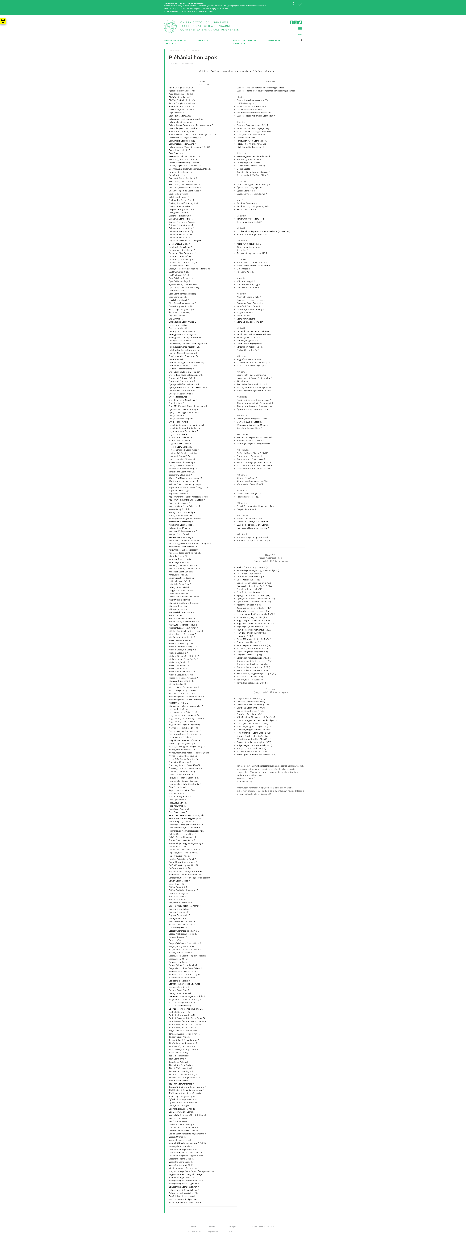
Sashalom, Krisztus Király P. (249, 428)
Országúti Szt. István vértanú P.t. (252, 134)
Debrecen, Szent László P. (181, 237)
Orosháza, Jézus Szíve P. (180, 762)
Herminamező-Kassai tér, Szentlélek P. (254, 378)
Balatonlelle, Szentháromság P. (183, 140)
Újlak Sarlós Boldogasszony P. (251, 147)
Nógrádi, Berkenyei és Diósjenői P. (185, 740)
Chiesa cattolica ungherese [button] (175, 41)
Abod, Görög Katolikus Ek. (181, 87)
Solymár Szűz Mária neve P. (181, 902)
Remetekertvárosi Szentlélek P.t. (252, 140)
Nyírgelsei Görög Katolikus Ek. (183, 755)
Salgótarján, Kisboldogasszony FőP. (185, 874)
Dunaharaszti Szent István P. (182, 250)
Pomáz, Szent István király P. (182, 840)
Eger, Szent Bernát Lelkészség (182, 293)
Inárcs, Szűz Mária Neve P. (181, 465)
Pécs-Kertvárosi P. (177, 805)
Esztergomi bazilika (178, 325)
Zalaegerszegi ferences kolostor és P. (186, 1180)
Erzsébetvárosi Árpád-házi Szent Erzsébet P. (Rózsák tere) (263, 231)
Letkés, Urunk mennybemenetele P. (185, 596)
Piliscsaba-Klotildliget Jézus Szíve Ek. (186, 824)
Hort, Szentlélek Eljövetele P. (182, 459)
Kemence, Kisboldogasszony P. (183, 531)
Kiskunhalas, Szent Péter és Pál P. (184, 546)
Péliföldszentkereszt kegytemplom (185, 818)
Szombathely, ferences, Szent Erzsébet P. (188, 1021)
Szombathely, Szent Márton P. (183, 1027)
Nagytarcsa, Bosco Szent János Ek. (185, 734)
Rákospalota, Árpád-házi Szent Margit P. (255, 403)
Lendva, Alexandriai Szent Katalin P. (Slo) (256, 614)
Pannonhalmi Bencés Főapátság (184, 780)
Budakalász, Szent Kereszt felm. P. (184, 184)
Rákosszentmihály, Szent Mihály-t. (252, 425)
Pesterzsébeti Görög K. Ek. (249, 493)
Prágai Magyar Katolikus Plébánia (252, 745)
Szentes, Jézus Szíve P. (179, 987)
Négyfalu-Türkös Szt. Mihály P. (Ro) (253, 632)
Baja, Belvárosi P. (177, 112)
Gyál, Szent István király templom (184, 371)
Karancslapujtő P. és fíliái (180, 509)
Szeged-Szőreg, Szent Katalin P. (183, 965)
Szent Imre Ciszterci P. (247, 318)
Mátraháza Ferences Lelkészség (183, 618)
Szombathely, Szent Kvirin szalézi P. (185, 1024)
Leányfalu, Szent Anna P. (180, 584)
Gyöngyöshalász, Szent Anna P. (183, 390)
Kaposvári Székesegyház (180, 490)
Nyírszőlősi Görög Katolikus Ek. (184, 759)
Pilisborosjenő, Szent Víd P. (181, 821)
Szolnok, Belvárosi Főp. (180, 1012)
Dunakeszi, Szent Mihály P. (181, 259)
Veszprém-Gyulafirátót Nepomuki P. (185, 1152)
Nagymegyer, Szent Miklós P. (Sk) (252, 626)
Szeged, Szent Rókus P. (179, 962)
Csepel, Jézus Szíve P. (246, 509)
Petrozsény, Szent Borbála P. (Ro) (252, 648)
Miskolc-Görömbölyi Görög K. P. (184, 656)
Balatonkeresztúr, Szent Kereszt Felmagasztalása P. (192, 134)
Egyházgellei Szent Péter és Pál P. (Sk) (254, 586)
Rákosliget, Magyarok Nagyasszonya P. (254, 443)
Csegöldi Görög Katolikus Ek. (182, 209)
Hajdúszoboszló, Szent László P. (184, 431)
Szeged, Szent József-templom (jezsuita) (188, 955)
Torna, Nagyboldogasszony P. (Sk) (252, 682)
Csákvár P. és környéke (179, 206)
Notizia (203, 40)
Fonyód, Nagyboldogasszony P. (183, 353)
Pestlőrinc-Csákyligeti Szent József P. (254, 462)
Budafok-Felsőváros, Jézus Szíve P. (253, 524)
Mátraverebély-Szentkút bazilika (184, 621)
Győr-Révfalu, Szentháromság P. (184, 409)
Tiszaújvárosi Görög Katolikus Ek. (184, 1077)
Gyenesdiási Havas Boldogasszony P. (186, 374)
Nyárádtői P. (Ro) (245, 636)
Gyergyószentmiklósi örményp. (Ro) (253, 595)
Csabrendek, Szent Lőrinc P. (182, 200)
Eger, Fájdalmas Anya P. (180, 281)
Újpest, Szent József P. (247, 190)
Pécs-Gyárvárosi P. (177, 799)
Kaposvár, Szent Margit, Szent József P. (187, 499)
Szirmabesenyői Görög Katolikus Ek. (186, 1008)
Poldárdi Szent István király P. (182, 834)
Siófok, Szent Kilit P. (178, 887)
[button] (293, 4)
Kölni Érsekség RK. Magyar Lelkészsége (255, 717)
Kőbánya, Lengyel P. (246, 281)
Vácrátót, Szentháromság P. (182, 1124)
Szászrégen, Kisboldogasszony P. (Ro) (254, 657)
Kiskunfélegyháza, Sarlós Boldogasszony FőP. (190, 543)
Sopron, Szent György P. (180, 909)
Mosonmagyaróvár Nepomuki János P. (187, 696)
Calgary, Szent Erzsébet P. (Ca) (251, 698)
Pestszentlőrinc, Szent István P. (251, 459)
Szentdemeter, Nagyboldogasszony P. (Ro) (256, 673)
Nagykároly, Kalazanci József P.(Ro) (253, 620)
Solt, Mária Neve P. (177, 896)
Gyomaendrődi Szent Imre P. (182, 381)
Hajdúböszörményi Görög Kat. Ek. (184, 428)
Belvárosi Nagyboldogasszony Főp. (253, 206)
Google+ (232, 1226)
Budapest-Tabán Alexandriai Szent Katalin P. (257, 115)
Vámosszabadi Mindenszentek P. (184, 1127)
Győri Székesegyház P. (179, 396)
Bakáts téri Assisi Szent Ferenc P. (252, 262)
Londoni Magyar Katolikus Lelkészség (254, 720)
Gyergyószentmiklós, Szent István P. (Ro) (256, 598)
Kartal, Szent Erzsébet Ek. (180, 515)
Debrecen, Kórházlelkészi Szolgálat (185, 240)
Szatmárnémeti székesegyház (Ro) (253, 664)
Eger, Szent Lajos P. (178, 296)
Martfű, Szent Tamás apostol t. (183, 624)
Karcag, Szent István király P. (182, 512)
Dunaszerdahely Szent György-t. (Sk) (254, 582)
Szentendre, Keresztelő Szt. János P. (185, 983)
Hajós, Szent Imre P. (178, 434)
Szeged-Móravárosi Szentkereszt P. (185, 949)
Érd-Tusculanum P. (177, 315)
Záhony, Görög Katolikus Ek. (182, 1177)
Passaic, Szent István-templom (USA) (254, 742)
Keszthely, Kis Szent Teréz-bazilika (184, 540)
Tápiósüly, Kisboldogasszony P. (183, 1043)
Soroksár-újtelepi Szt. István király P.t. (254, 540)
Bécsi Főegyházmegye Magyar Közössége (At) (258, 570)
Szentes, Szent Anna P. (179, 990)
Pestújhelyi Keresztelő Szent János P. (254, 399)
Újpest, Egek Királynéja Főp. (250, 187)
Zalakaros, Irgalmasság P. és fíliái (184, 1193)
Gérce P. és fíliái (176, 359)
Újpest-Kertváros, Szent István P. (252, 193)
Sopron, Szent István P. (179, 915)
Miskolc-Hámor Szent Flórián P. (183, 659)
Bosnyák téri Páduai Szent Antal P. (253, 374)
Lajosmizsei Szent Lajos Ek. (181, 577)
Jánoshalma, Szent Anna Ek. (182, 471)
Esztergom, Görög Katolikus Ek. (183, 331)
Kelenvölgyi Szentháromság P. (251, 309)
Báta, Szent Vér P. (177, 153)
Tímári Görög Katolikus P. (181, 1068)
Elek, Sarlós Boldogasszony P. (182, 303)
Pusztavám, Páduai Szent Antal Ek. (185, 849)
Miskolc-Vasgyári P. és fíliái (181, 674)
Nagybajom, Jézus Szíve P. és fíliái (184, 712)
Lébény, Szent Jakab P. (179, 587)
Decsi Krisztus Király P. (179, 243)
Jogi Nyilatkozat (194, 1231)
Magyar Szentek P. (245, 312)
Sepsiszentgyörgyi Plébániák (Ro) (252, 651)
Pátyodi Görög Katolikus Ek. (182, 796)
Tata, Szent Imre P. (177, 1058)
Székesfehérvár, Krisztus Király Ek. (184, 974)
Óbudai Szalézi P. (245, 168)
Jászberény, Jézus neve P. (180, 474)
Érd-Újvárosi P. (176, 318)
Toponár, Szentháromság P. (181, 1083)
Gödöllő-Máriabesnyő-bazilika (183, 365)
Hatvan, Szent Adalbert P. (180, 437)
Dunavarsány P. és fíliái (179, 265)
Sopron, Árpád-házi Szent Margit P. (185, 905)
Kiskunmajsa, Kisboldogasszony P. (184, 549)
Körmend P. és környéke (180, 559)
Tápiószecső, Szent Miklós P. (182, 1046)
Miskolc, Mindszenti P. (179, 665)
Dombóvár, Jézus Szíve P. (180, 247)
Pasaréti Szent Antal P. (247, 137)
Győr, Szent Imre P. (177, 415)
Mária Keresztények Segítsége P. (251, 365)
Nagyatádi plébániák (178, 709)
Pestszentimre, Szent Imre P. (250, 456)
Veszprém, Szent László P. (181, 1161)
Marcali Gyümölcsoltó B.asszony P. (185, 602)
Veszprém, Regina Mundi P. (181, 1158)
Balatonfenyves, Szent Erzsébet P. (184, 128)
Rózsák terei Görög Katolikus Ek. (252, 234)
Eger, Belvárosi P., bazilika (181, 278)
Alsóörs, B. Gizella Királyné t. (182, 100)
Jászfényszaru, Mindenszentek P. (184, 481)
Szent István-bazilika (246, 209)
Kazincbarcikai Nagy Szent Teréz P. (185, 518)
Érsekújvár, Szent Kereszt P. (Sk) (251, 592)
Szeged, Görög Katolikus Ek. (182, 946)
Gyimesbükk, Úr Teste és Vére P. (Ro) (254, 601)
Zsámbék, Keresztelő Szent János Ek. (186, 1202)
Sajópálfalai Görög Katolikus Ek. (184, 865)
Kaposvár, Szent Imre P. (180, 493)
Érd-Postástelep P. (177, 312)
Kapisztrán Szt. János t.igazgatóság (253, 128)
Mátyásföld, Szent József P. (249, 421)
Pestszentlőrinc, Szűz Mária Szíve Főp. (254, 465)
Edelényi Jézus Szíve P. (179, 275)
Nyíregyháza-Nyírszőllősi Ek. (182, 749)
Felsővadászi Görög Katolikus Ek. (184, 346)
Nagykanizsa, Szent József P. (182, 721)
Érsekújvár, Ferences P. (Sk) (249, 589)
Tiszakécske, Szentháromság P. (183, 1074)
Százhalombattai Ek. (178, 927)
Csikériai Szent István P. (180, 215)
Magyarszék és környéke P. (181, 599)
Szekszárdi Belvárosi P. (179, 980)
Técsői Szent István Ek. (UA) (250, 676)
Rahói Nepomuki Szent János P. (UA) (254, 645)
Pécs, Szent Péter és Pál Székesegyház (186, 815)
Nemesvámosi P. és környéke (182, 737)
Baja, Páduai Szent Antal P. (181, 115)
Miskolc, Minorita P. (178, 668)
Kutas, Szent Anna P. (178, 574)
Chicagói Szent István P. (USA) (251, 701)
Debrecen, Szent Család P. (181, 234)
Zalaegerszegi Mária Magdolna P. (184, 1183)
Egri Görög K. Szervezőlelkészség (184, 287)
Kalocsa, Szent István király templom (186, 484)
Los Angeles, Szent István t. (249, 723)
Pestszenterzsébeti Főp (247, 496)
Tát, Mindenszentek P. (179, 1055)
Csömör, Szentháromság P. (181, 225)
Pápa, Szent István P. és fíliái (182, 790)
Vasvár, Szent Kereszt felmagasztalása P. (187, 1133)
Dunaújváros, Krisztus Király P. (183, 262)
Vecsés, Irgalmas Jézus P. (180, 1140)
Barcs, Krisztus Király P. (180, 150)
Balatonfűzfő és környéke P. (182, 131)
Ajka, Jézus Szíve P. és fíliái (181, 93)
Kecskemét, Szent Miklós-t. (181, 524)
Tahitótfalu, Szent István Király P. (184, 1033)
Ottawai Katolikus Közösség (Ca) (252, 736)
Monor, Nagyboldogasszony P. (183, 690)
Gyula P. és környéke (178, 421)
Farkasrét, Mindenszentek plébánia (253, 331)
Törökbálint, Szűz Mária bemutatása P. (186, 1090)
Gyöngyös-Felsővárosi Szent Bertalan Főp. (188, 387)
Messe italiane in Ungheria (244, 41)
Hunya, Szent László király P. (182, 462)
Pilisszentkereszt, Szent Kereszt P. (184, 827)
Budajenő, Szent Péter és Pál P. (183, 178)
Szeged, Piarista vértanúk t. (181, 952)
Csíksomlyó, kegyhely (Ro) (249, 573)
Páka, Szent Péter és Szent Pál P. (184, 777)
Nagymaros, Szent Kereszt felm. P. (184, 727)
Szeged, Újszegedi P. (178, 937)
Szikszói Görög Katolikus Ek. (182, 1002)
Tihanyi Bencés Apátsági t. (181, 1065)
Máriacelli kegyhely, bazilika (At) (252, 617)
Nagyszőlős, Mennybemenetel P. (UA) (254, 629)
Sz (208, 84)
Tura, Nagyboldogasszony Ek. (182, 1096)
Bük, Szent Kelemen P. (179, 196)
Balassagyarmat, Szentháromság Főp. (186, 118)
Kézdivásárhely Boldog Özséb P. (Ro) (254, 607)
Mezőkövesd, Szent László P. (182, 637)
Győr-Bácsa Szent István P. (181, 393)
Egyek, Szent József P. (179, 299)
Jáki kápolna (242, 381)
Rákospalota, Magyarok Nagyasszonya (254, 406)
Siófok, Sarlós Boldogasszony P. (184, 890)
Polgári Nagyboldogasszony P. (183, 837)
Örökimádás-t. (243, 268)
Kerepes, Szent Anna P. (179, 534)
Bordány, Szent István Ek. (180, 172)
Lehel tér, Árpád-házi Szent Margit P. (253, 362)
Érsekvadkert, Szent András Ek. (183, 321)
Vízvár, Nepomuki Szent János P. (184, 1168)
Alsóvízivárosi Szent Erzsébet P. (251, 106)
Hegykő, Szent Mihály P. (180, 443)
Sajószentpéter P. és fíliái (180, 868)
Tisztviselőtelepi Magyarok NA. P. (252, 253)
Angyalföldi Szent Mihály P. (249, 359)
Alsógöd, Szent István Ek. (180, 97)
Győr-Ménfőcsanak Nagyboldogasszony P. (188, 406)
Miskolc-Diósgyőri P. (178, 652)
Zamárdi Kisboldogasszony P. (182, 1196)
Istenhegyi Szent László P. (249, 337)
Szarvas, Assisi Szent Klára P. (182, 924)
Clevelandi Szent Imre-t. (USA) (251, 707)
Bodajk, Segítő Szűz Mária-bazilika (185, 165)
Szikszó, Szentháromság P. (181, 1005)
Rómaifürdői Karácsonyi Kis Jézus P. (253, 172)
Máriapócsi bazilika (178, 609)
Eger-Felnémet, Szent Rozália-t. (183, 284)
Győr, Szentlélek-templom (181, 418)
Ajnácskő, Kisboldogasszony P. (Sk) (253, 567)
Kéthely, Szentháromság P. (181, 537)
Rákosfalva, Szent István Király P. (252, 384)
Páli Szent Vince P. (245, 271)
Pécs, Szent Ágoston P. (179, 809)
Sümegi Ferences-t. (178, 918)
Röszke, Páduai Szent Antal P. (182, 858)
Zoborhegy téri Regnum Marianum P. (254, 390)
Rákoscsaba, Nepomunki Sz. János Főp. (255, 437)
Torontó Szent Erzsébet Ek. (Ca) (252, 751)
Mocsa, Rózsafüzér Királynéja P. (183, 677)
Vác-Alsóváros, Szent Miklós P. (183, 1108)
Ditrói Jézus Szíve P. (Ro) (248, 579)
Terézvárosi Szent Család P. (249, 222)
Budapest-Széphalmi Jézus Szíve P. (253, 125)
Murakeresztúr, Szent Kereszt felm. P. (186, 706)
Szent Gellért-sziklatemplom (250, 321)
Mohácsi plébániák (177, 684)
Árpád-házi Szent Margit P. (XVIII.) (252, 453)
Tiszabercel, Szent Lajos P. (181, 1071)
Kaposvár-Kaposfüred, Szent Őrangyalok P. (189, 487)
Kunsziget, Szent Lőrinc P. (181, 571)
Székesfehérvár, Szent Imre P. (182, 977)
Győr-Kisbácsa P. (176, 403)
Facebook (191, 1226)
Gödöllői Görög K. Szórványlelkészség (186, 362)
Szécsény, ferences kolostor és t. (184, 930)
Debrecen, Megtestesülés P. (181, 228)
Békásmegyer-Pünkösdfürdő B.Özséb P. (255, 156)
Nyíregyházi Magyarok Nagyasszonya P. (187, 746)
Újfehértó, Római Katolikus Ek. (183, 1102)
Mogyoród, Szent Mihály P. (181, 680)
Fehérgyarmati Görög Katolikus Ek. (185, 337)
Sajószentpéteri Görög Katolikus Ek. (186, 871)
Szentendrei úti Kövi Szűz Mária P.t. (253, 175)
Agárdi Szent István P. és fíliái (182, 90)
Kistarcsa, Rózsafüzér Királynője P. (185, 552)
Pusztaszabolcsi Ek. (178, 846)
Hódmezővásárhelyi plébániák (183, 453)
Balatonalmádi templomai (181, 122)
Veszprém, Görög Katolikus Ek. (183, 1149)
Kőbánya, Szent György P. (248, 284)
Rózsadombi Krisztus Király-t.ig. (251, 143)
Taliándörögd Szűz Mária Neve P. (184, 1040)
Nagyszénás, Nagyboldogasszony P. (185, 731)
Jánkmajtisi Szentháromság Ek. (183, 468)
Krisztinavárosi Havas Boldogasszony (254, 112)
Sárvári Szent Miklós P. (179, 880)
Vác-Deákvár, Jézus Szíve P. (181, 1111)
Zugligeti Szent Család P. (248, 350)
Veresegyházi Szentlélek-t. (181, 1146)
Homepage (274, 40)
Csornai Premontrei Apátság (182, 222)
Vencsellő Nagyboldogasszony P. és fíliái (187, 1143)
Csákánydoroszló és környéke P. (184, 203)
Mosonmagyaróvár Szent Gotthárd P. (186, 699)
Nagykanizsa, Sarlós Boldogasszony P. (186, 718)
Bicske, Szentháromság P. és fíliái (184, 162)
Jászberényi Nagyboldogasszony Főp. (186, 478)
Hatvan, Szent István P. (179, 440)
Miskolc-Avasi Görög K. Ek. (181, 643)
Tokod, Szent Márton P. (180, 1080)
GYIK (231, 1231)
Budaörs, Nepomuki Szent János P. (185, 190)
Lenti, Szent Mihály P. (179, 593)
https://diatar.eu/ (244, 781)
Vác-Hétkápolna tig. (178, 1118)
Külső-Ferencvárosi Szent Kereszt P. (253, 265)
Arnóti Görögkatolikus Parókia (183, 103)
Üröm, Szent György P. (179, 1105)
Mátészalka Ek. (176, 615)
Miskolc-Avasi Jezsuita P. (180, 640)
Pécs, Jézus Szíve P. (178, 802)
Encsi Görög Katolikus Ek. (181, 306)
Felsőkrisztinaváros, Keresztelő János (254, 334)
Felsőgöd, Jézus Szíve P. (180, 340)
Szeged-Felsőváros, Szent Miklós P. (185, 943)
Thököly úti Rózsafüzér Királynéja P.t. (254, 387)
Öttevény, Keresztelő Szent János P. (185, 768)
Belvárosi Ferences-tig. (247, 203)
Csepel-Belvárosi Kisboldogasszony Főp (255, 506)
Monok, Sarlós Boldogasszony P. (184, 687)
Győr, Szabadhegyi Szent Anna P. (184, 412)
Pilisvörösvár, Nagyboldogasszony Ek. (186, 830)
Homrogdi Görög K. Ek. (180, 456)
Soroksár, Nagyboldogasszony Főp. (253, 537)
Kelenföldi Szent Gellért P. (249, 306)
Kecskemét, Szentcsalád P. (181, 521)
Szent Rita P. (242, 250)
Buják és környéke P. (178, 193)
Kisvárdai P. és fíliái (178, 556)
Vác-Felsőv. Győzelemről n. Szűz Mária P (187, 1115)
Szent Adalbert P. (245, 315)
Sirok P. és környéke (178, 893)
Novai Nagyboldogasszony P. (182, 743)
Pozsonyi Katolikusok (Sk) (249, 642)
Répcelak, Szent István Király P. (183, 852)
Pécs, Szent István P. (178, 812)
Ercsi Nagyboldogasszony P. (182, 309)
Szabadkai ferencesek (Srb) (249, 654)
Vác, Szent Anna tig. (178, 1121)
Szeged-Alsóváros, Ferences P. (183, 933)
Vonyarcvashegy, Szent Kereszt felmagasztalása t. (192, 1171)
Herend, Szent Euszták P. (180, 446)
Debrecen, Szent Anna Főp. (181, 231)
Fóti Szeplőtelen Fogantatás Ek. (184, 356)
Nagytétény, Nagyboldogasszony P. (253, 528)
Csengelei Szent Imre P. (179, 212)
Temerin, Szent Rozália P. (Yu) (250, 679)
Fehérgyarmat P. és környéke (182, 334)
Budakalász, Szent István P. (181, 181)
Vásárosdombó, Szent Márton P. (184, 1130)
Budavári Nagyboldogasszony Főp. (253, 100)
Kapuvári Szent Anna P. (179, 503)
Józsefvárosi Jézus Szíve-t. (249, 243)
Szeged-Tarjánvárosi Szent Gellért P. (185, 968)
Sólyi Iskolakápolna (178, 899)
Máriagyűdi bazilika (178, 606)
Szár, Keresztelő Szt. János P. (182, 921)
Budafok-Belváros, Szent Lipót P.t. (252, 521)
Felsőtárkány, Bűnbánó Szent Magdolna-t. (188, 343)
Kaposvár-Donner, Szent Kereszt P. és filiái (188, 496)
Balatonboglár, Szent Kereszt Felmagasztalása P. (191, 125)
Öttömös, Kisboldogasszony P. (183, 771)
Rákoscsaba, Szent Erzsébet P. (250, 440)
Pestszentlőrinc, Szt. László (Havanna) (254, 468)
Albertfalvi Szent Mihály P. (249, 296)
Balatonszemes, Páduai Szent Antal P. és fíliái (190, 147)
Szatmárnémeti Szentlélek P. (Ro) (252, 670)
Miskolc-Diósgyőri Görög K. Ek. (183, 649)
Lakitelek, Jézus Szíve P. (180, 581)
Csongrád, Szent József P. (181, 218)
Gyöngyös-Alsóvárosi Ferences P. (184, 384)
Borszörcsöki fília (177, 175)
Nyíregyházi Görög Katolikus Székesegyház (189, 752)
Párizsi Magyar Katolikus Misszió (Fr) (254, 739)
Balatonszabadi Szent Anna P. (182, 143)
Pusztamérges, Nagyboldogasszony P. (186, 843)
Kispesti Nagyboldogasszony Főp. (252, 481)
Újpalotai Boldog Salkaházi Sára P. (253, 409)
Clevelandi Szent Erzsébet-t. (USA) (253, 704)
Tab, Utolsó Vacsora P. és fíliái (183, 1030)
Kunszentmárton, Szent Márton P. (184, 568)
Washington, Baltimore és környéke (253, 754)
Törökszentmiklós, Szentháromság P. (186, 1093)
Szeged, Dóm (175, 940)
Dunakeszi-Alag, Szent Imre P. (182, 253)
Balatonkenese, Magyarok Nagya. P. (185, 137)
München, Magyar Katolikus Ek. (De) (253, 729)
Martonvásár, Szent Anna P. (181, 612)
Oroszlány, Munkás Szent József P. (185, 765)
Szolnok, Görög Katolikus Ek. (182, 1015)
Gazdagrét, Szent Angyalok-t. (250, 303)
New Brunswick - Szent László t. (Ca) (254, 732)
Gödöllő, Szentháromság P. (181, 368)
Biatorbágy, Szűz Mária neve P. (183, 159)
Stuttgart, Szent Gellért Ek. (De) (251, 748)
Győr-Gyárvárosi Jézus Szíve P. (183, 399)
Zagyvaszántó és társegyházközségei (186, 1174)
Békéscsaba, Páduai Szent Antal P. (184, 156)
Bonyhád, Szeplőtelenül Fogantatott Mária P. (190, 168)
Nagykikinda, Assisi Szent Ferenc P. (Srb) (256, 623)
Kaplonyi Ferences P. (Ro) (249, 604)
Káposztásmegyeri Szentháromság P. (254, 184)
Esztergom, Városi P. (178, 328)
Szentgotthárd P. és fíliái (180, 993)
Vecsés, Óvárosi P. (177, 1136)
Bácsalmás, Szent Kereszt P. (181, 106)
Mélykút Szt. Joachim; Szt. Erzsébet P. (186, 631)
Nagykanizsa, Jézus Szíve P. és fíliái (185, 715)
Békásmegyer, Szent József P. (250, 159)
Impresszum (213, 1231)
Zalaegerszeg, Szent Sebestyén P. (184, 1186)
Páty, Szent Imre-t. (177, 793)
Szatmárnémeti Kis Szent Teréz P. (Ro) (254, 661)
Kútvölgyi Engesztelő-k (247, 340)
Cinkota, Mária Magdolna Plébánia (253, 418)
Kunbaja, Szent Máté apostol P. (183, 565)
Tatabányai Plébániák (178, 1061)
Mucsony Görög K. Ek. (179, 702)
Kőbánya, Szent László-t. (248, 287)
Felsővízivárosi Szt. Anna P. (249, 109)
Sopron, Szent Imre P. (179, 912)
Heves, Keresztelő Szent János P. (184, 449)
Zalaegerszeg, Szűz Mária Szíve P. (184, 1190)
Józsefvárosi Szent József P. (250, 247)
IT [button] (289, 28)
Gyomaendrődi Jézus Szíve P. (182, 378)
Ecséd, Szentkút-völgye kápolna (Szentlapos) (190, 268)
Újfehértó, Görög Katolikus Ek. (183, 1099)
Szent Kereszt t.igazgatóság (249, 343)
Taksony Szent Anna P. (179, 1036)
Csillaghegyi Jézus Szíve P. (249, 162)
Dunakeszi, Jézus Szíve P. (180, 256)
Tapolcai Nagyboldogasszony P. (183, 1049)
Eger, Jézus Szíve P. (177, 290)
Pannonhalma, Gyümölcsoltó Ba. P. (185, 784)
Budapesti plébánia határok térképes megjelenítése (260, 87)
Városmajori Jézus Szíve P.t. (250, 346)
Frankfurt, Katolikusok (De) (249, 714)
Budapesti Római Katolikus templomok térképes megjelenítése (266, 90)
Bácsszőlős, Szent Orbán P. (181, 109)
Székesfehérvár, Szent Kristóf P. (183, 971)
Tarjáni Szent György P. (179, 1052)
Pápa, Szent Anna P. (178, 787)
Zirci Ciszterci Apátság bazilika (183, 1199)
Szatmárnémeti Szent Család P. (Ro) (253, 667)
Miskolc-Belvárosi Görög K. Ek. (183, 646)
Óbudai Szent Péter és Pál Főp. (251, 165)
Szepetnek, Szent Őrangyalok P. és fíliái (187, 996)
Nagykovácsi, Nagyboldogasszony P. (185, 724)
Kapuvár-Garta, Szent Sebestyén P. (185, 506)
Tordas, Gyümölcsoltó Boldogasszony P (187, 1086)
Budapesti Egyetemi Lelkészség (251, 299)
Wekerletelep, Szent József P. (250, 484)
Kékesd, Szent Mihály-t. (179, 528)
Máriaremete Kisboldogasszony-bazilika (255, 131)
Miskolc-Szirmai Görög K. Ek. (182, 671)
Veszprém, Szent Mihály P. (181, 1164)
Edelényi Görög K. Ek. (179, 271)
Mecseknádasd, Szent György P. (183, 627)
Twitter (211, 1226)
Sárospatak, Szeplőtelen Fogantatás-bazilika (189, 877)
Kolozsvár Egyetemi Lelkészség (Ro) (253, 611)
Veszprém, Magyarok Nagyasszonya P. (186, 1155)
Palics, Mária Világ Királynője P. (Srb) (254, 639)
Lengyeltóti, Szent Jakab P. (181, 590)
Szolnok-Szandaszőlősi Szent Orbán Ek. (187, 1018)
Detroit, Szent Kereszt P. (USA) (251, 710)
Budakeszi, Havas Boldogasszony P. (185, 187)
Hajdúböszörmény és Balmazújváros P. (187, 425)
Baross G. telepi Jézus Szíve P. (250, 518)
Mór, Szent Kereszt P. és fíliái (182, 693)
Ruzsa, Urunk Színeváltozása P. (183, 862)
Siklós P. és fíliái (176, 883)
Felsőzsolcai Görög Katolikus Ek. (184, 350)
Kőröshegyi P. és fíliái (179, 562)
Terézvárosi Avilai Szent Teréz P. (251, 218)
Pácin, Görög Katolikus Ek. (181, 774)
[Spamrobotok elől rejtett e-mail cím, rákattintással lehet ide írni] (245, 793)
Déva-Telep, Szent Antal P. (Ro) (251, 576)
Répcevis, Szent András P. (180, 855)
